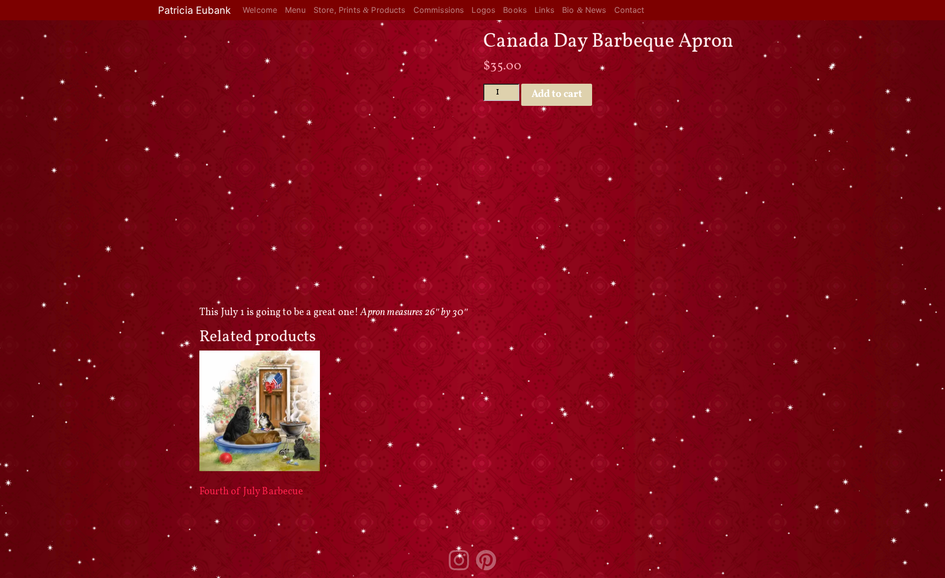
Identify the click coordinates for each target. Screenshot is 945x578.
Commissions (438, 10)
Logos (483, 10)
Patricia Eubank (194, 10)
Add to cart (557, 94)
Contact (629, 10)
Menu (295, 10)
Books (515, 10)
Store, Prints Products (360, 10)
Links (544, 10)
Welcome (260, 10)
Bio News (584, 10)
